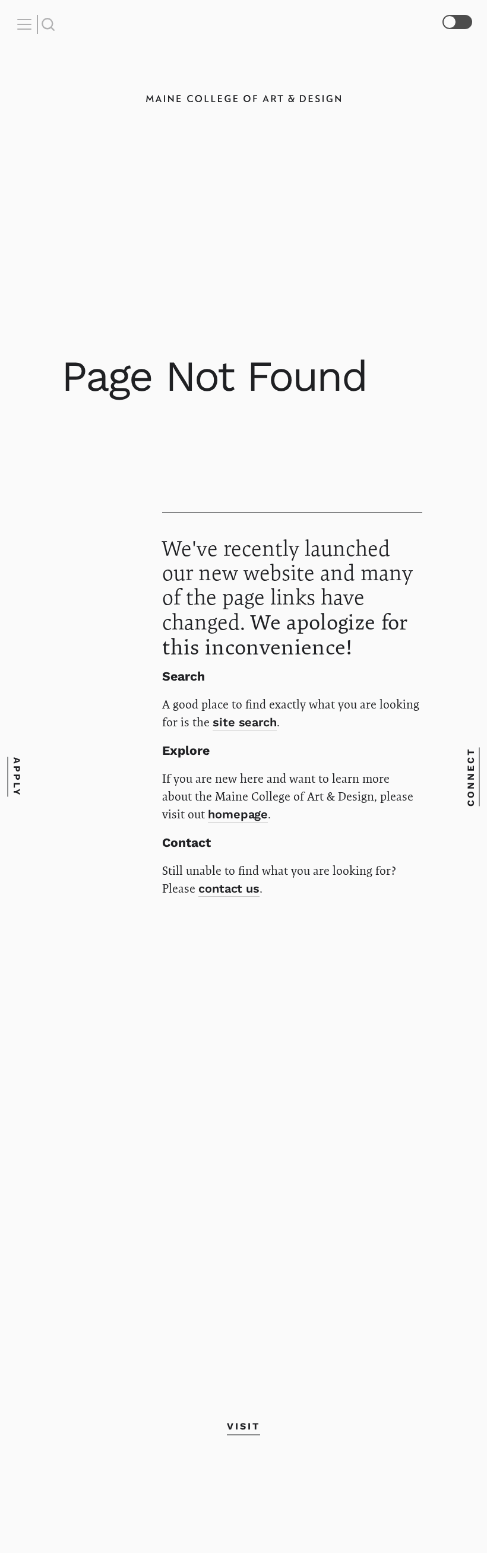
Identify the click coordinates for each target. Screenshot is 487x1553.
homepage (238, 814)
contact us (229, 888)
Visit (243, 1426)
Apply (16, 776)
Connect (470, 776)
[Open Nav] (26, 24)
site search (244, 722)
